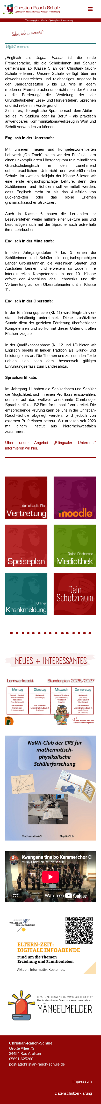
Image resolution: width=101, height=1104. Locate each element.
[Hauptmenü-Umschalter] (90, 9)
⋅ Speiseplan (53, 20)
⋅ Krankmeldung (66, 20)
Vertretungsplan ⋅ (33, 20)
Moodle (44, 20)
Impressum (82, 1081)
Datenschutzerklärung (73, 1093)
